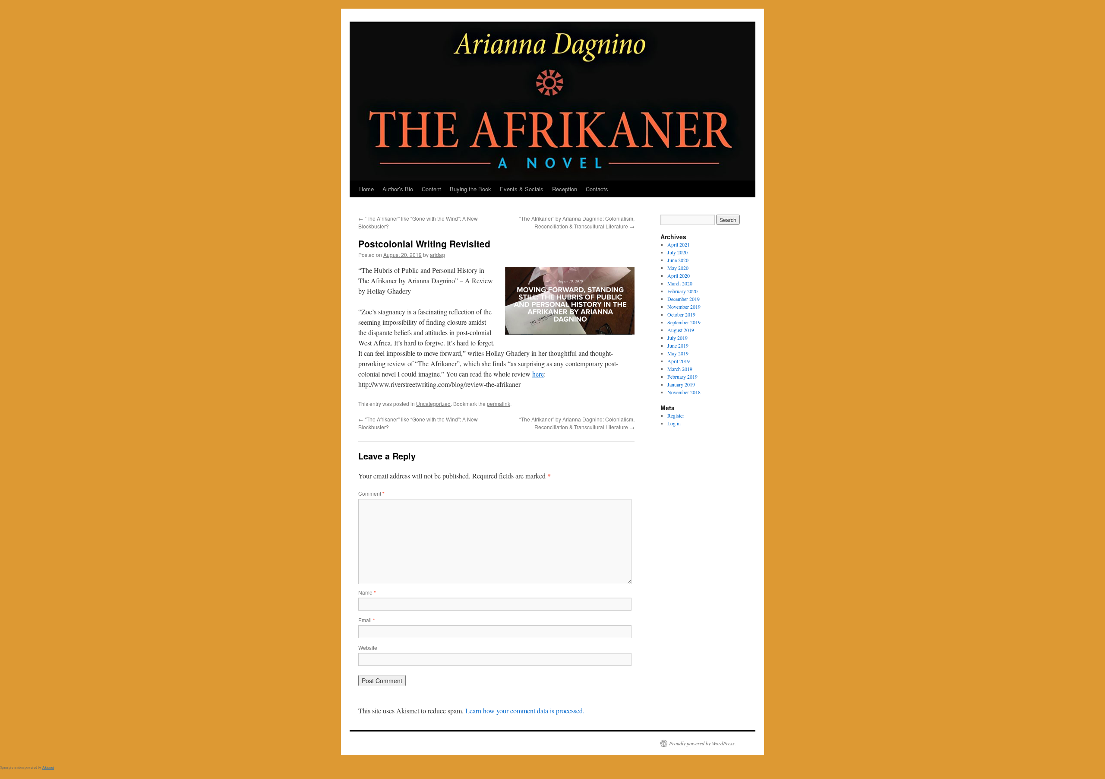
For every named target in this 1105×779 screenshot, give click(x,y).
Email (366, 620)
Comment (371, 493)
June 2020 (677, 259)
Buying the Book (470, 189)
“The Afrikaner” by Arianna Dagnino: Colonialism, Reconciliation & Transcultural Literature (577, 222)
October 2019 (681, 314)
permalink (498, 403)
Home (366, 189)
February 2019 (682, 376)
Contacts (597, 189)
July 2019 (677, 337)
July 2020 (677, 252)
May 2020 (677, 267)
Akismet (48, 767)
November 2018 (684, 392)
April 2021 (678, 244)
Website (367, 647)
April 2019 (678, 361)
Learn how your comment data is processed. (524, 710)
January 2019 (681, 384)
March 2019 (679, 368)
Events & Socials (521, 189)
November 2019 (684, 306)
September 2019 (684, 322)
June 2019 (677, 345)
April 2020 (678, 275)
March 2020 (679, 283)
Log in (674, 423)
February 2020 (682, 291)
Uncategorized (433, 403)
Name (367, 592)
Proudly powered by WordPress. (702, 743)
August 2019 (680, 329)
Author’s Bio (397, 189)
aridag (437, 254)
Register (675, 415)
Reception (564, 189)
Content (431, 189)
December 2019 (683, 298)
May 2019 (677, 353)
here (538, 373)
